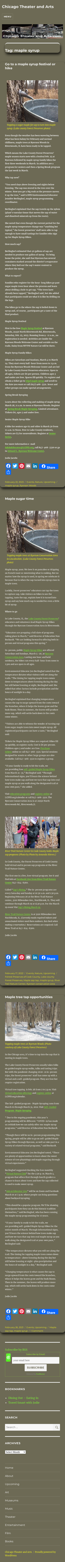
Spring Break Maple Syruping (22, 409)
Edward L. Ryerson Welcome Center (26, 451)
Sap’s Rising (19, 889)
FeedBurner (40, 1374)
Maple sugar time (19, 499)
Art (7, 1492)
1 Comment (37, 1330)
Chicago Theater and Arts (28, 6)
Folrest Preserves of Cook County (22, 976)
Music (9, 1508)
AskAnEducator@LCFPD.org (19, 447)
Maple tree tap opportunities (28, 997)
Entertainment (15, 1525)
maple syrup (12, 485)
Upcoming (49, 482)
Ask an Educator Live (16, 1191)
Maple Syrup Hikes (32, 650)
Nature (39, 482)
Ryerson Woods (28, 485)
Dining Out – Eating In (23, 1398)
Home (9, 1467)
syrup (41, 381)
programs (25, 794)
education (15, 794)
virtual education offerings (18, 1093)
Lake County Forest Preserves (43, 618)
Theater (10, 1516)
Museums (11, 1500)
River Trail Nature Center (18, 914)
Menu (7, 16)
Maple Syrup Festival (31, 328)
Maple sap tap (31, 980)
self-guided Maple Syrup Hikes (39, 769)
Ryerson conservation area (40, 983)
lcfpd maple (32, 381)
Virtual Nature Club (16, 1173)
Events (30, 482)
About (9, 1476)
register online (42, 794)
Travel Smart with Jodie (24, 1402)
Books (9, 1541)
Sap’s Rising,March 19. (29, 907)
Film (8, 1533)
